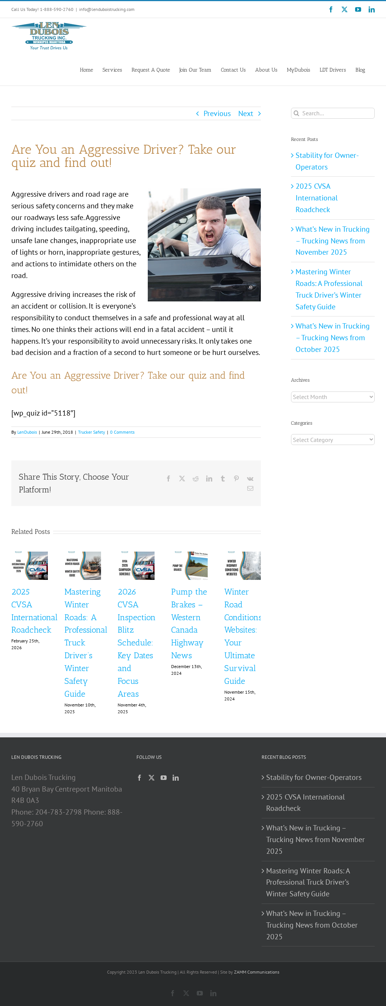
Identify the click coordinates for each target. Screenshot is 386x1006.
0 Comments (122, 432)
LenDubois (27, 432)
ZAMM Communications (256, 972)
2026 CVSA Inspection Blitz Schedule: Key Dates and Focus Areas (137, 643)
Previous (217, 113)
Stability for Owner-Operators (313, 777)
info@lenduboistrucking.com (107, 9)
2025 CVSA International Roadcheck (317, 197)
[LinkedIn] (176, 778)
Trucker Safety (91, 432)
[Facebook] (139, 778)
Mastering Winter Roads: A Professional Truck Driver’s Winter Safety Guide (308, 882)
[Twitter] (152, 778)
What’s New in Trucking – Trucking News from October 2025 (333, 337)
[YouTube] (164, 778)
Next (245, 113)
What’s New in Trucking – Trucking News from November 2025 (333, 240)
